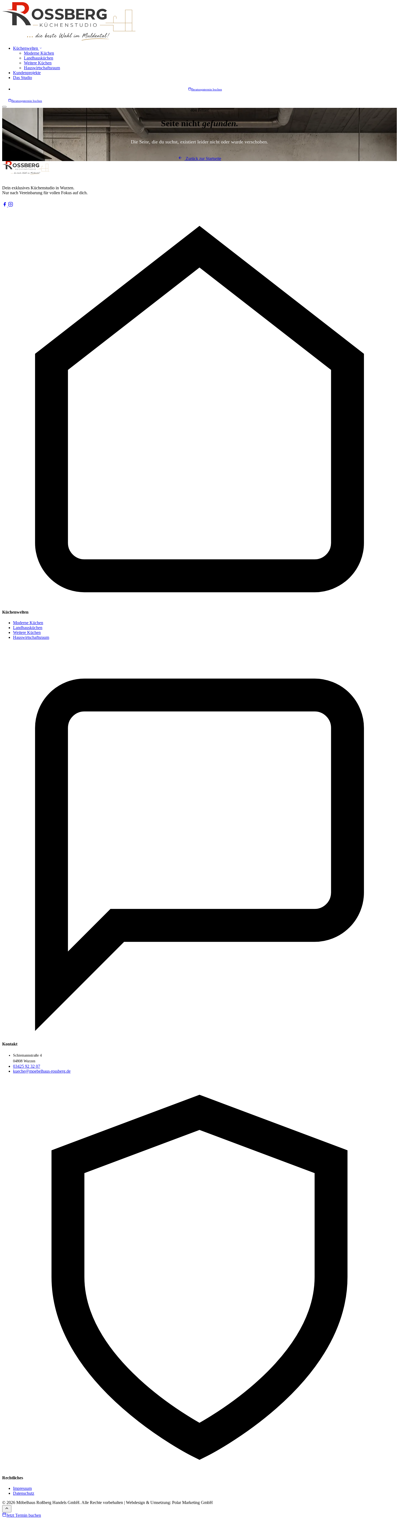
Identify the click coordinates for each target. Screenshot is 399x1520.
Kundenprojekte (27, 72)
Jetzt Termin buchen (24, 1515)
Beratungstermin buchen (206, 89)
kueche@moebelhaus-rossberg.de (42, 1071)
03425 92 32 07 (26, 1066)
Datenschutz (23, 1493)
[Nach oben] (6, 1508)
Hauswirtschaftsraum (42, 67)
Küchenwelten (26, 48)
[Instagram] (10, 205)
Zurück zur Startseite (203, 158)
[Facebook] (5, 205)
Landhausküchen (38, 58)
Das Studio (22, 77)
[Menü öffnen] (4, 107)
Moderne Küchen (39, 53)
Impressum (22, 1488)
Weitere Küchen (38, 63)
